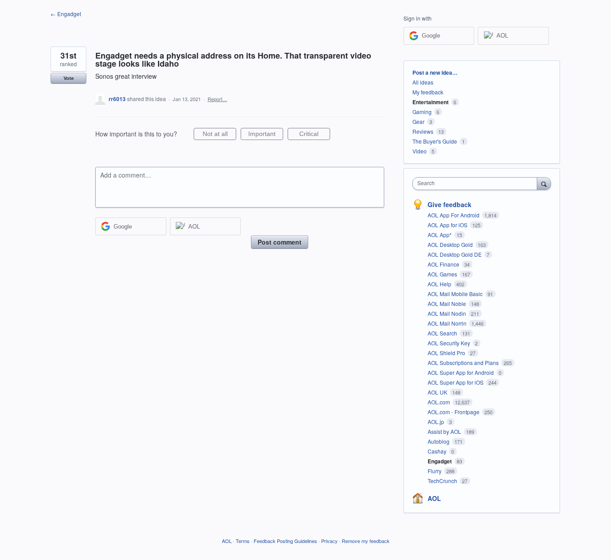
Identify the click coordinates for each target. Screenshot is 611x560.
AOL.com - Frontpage (454, 412)
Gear (418, 121)
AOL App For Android (454, 215)
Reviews (422, 131)
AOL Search (443, 333)
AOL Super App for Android (461, 372)
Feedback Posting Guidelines (285, 540)
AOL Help (440, 284)
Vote (69, 78)
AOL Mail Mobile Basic (456, 293)
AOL (434, 498)
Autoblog (439, 441)
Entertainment (430, 102)
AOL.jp (437, 421)
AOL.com (439, 402)
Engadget (440, 461)
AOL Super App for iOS (456, 382)
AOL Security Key (449, 343)
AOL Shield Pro (447, 352)
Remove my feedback (366, 540)
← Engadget (66, 13)
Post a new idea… (435, 72)
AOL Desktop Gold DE (455, 254)
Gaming (422, 111)
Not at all (219, 135)
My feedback (427, 92)
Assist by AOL (445, 431)
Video (419, 151)
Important (265, 135)
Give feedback (449, 204)
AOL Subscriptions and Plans (464, 362)
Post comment (279, 242)
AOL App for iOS (448, 225)
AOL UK (438, 392)
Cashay (438, 451)
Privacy (329, 540)
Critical (314, 135)
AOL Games (443, 274)
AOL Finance (444, 264)
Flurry (435, 471)
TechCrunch (443, 480)
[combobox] (477, 183)
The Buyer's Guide (434, 141)
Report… (217, 98)
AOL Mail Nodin (447, 313)
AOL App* (440, 234)
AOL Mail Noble (447, 303)
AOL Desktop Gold (451, 244)
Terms (243, 540)
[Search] (544, 183)
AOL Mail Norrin (448, 323)
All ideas (422, 82)
